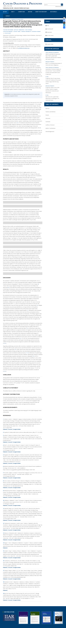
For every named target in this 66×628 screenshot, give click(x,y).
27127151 (13, 588)
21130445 (28, 448)
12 (27, 328)
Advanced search (59, 6)
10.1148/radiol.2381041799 (16, 486)
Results (47, 115)
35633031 (29, 426)
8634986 (17, 460)
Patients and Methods (50, 111)
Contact (8, 15)
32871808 (26, 556)
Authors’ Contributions (50, 128)
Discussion (48, 118)
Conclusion (48, 121)
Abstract (47, 108)
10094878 (33, 502)
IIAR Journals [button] (53, 11)
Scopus (27, 8)
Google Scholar (17, 429)
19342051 (27, 474)
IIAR (12, 8)
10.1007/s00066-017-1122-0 (27, 598)
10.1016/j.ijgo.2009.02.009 (9, 476)
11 (27, 310)
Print (48, 25)
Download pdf (50, 29)
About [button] (12, 11)
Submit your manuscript (41, 11)
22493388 (39, 546)
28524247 (19, 538)
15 (5, 343)
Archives (30, 11)
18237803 (34, 564)
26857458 (21, 528)
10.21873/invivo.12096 (37, 556)
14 (4, 343)
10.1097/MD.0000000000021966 (17, 577)
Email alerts (49, 32)
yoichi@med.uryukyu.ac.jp (23, 48)
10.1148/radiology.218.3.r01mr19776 (11, 495)
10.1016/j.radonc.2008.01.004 (9, 565)
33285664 (5, 577)
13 (20, 338)
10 (37, 305)
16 (15, 349)
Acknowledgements (50, 131)
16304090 (5, 486)
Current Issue (21, 11)
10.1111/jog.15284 (7, 427)
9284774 (30, 438)
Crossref (10, 429)
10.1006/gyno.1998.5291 (8, 503)
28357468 (15, 598)
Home (5, 11)
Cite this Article (50, 35)
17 (26, 352)
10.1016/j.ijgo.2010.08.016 (9, 450)
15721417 (30, 517)
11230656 (33, 494)
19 (33, 356)
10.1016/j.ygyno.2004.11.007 (9, 518)
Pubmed (5, 429)
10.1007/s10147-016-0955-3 (32, 528)
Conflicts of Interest (50, 125)
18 (28, 352)
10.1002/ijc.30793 (29, 538)
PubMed (21, 8)
